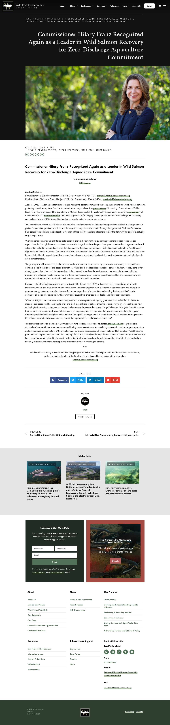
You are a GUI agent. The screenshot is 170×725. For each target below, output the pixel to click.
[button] (27, 154)
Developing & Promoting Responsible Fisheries (121, 606)
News (72, 6)
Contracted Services (36, 630)
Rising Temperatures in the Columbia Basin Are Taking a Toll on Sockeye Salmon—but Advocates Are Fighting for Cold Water (43, 493)
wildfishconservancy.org (85, 359)
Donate (149, 6)
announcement (115, 323)
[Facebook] (106, 652)
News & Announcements (49, 18)
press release (99, 208)
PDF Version (85, 182)
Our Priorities (86, 6)
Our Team (32, 620)
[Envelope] (131, 652)
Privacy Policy (38, 572)
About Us (31, 599)
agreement (133, 211)
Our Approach (34, 615)
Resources (101, 6)
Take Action (114, 6)
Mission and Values (36, 604)
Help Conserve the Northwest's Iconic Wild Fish (115, 541)
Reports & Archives (36, 659)
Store (125, 6)
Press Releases (69, 150)
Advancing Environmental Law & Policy (122, 630)
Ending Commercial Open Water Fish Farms (121, 624)
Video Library (33, 664)
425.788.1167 (110, 662)
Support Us (136, 6)
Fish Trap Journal (77, 610)
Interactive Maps (35, 654)
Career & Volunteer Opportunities (42, 625)
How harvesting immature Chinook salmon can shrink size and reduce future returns (121, 490)
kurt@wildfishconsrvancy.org (117, 199)
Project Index (33, 669)
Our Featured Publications (39, 648)
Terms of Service (56, 572)
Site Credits (139, 712)
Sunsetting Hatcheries (114, 617)
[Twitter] (125, 652)
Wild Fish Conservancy (96, 150)
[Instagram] (119, 652)
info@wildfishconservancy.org (117, 687)
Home (28, 18)
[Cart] (160, 5)
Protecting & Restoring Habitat (117, 612)
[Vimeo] (112, 652)
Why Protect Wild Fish (37, 610)
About (62, 6)
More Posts (85, 416)
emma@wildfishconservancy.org (113, 195)
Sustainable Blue (52, 215)
